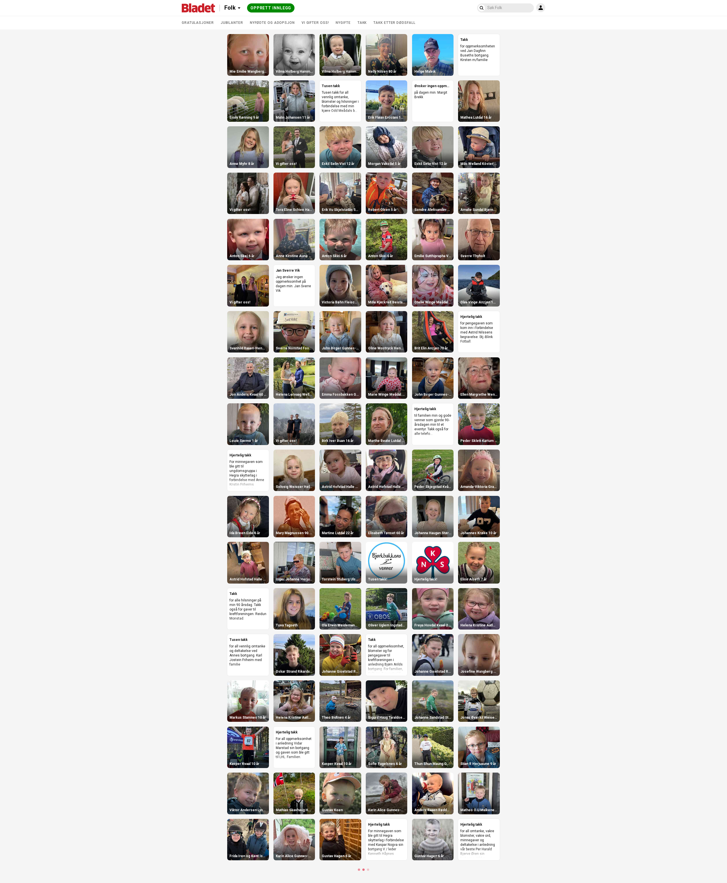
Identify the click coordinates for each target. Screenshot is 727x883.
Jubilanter (232, 23)
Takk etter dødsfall (394, 23)
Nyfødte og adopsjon (272, 23)
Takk (362, 23)
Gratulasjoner (198, 23)
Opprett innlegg (270, 8)
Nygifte (343, 23)
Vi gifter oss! (315, 23)
